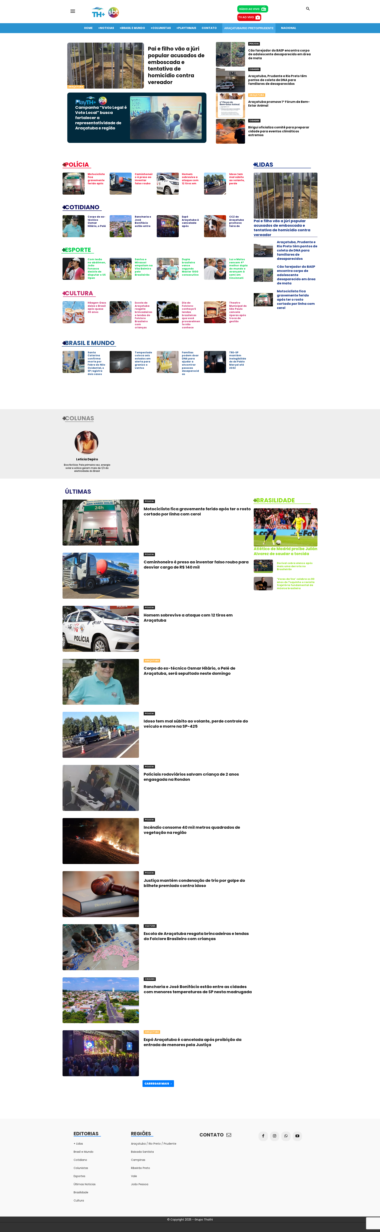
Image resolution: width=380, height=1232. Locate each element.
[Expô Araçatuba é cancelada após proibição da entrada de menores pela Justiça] (168, 226)
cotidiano (82, 207)
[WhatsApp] (286, 1136)
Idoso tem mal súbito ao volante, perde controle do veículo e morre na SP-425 (238, 184)
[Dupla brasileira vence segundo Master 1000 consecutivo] (168, 269)
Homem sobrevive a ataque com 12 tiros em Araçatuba (190, 180)
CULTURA (79, 293)
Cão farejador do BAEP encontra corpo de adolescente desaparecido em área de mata (279, 54)
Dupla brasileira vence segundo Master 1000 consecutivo (190, 267)
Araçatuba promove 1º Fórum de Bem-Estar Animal (279, 104)
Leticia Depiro (87, 459)
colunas (79, 418)
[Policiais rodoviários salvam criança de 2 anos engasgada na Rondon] (101, 788)
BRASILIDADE (275, 500)
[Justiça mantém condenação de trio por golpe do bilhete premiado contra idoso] (101, 894)
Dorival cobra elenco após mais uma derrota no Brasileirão (295, 566)
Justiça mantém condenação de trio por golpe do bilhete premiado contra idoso (194, 883)
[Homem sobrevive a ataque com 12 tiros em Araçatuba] (168, 184)
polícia (77, 164)
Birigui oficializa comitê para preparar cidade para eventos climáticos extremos (278, 131)
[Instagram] (274, 1136)
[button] (308, 9)
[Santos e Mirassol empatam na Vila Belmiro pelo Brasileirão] (121, 269)
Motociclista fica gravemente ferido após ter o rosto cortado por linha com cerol (96, 184)
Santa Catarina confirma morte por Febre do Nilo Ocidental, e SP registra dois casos (96, 363)
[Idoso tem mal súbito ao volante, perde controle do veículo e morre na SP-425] (215, 184)
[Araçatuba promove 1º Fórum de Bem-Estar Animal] (230, 105)
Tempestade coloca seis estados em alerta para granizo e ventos (143, 360)
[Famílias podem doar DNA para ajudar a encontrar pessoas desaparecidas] (168, 362)
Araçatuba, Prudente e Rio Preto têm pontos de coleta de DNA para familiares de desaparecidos (277, 80)
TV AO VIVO (246, 17)
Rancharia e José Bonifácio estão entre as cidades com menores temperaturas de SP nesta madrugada (198, 989)
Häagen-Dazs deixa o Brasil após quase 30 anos (97, 307)
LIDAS (264, 164)
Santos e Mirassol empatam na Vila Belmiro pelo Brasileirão (144, 267)
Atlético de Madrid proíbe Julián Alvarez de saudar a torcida (285, 551)
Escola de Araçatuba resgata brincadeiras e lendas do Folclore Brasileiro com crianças (143, 315)
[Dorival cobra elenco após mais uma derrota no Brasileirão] (263, 566)
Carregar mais (156, 1084)
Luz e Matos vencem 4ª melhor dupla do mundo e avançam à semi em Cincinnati (238, 269)
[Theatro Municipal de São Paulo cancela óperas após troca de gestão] (215, 312)
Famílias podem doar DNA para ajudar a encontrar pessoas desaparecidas (190, 363)
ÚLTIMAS (78, 491)
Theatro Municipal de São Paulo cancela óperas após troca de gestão (238, 312)
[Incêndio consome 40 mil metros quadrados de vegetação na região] (101, 841)
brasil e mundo (90, 342)
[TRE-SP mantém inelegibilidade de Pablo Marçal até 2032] (215, 362)
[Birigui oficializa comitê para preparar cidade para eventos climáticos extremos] (230, 131)
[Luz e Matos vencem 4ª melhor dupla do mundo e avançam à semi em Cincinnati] (215, 269)
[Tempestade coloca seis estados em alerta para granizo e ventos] (121, 362)
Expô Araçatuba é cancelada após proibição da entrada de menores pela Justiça (190, 227)
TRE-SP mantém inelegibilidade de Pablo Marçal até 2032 (237, 360)
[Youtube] (297, 1136)
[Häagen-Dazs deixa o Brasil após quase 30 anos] (74, 312)
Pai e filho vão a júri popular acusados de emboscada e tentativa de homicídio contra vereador (176, 65)
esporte (78, 249)
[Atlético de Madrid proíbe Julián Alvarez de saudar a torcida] (285, 527)
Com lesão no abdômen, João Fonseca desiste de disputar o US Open (97, 269)
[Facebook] (263, 1136)
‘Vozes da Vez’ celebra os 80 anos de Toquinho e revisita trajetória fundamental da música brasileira (295, 583)
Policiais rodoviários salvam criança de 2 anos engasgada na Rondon (191, 776)
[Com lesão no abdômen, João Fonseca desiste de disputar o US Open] (74, 269)
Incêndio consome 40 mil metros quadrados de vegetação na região (192, 830)
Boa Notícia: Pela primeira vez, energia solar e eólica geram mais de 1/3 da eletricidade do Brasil (87, 468)
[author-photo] (87, 442)
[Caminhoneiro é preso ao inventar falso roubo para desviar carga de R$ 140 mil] (121, 184)
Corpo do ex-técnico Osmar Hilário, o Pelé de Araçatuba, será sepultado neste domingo (189, 670)
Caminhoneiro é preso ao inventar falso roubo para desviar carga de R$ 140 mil (144, 183)
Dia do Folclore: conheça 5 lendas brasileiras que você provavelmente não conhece (191, 315)
